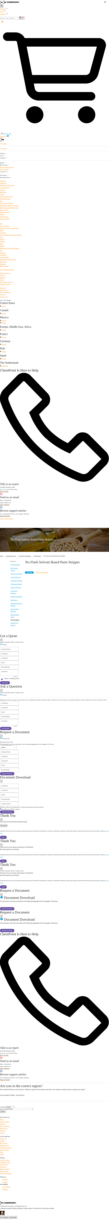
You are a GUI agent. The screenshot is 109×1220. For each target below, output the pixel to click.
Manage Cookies (5, 1169)
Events (2, 1154)
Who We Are (4, 1128)
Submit (3, 1111)
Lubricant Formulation (6, 203)
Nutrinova (3, 264)
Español (3, 323)
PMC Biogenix (4, 266)
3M (1, 224)
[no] (1, 809)
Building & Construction (7, 185)
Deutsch (3, 344)
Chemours (3, 233)
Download (29, 572)
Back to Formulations (41, 572)
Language (3, 1107)
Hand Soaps (14, 600)
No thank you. (6, 809)
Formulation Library (11, 556)
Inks (1, 201)
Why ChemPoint (5, 1126)
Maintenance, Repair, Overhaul (9, 205)
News (1, 1152)
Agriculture (3, 183)
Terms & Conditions (6, 1173)
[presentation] (5, 1187)
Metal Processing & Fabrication (9, 208)
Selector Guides (4, 1150)
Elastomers (3, 192)
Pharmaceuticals (4, 212)
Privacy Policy (4, 1171)
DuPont (2, 239)
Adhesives (3, 181)
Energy (2, 194)
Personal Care (4, 210)
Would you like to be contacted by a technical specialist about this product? (22, 807)
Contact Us (3, 1139)
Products (2, 9)
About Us (3, 1131)
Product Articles (4, 1122)
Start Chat (13, 1217)
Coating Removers (16, 577)
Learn (2, 11)
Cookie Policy (4, 1164)
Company (3, 14)
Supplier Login (4, 1145)
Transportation (4, 217)
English (3, 306)
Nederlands (4, 366)
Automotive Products (16, 580)
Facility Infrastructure (6, 196)
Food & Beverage (5, 199)
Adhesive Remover (16, 587)
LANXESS (3, 255)
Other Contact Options (6, 518)
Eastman (2, 241)
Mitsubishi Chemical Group (8, 259)
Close (3, 837)
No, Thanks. (4, 1217)
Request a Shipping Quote (11, 678)
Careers (2, 1133)
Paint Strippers (37, 556)
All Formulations (15, 565)
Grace (1, 244)
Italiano (3, 351)
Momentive (3, 262)
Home (1, 556)
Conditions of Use (5, 1162)
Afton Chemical (4, 226)
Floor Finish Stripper (16, 574)
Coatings (2, 190)
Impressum (3, 1167)
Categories (13, 561)
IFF (1, 250)
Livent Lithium (4, 257)
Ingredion (3, 253)
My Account (3, 1143)
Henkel (2, 246)
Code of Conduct (5, 1160)
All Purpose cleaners (16, 584)
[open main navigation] (1, 6)
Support (2, 1141)
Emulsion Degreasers (16, 596)
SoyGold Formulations (25, 556)
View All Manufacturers (7, 270)
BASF (2, 230)
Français (3, 337)
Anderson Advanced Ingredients (9, 228)
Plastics (2, 214)
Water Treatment (5, 219)
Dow (1, 237)
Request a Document (7, 908)
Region (2, 1109)
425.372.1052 (7, 134)
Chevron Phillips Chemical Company (11, 235)
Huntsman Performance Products (9, 248)
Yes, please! (16, 809)
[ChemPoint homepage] (1, 3)
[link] (4, 1179)
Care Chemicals (4, 187)
